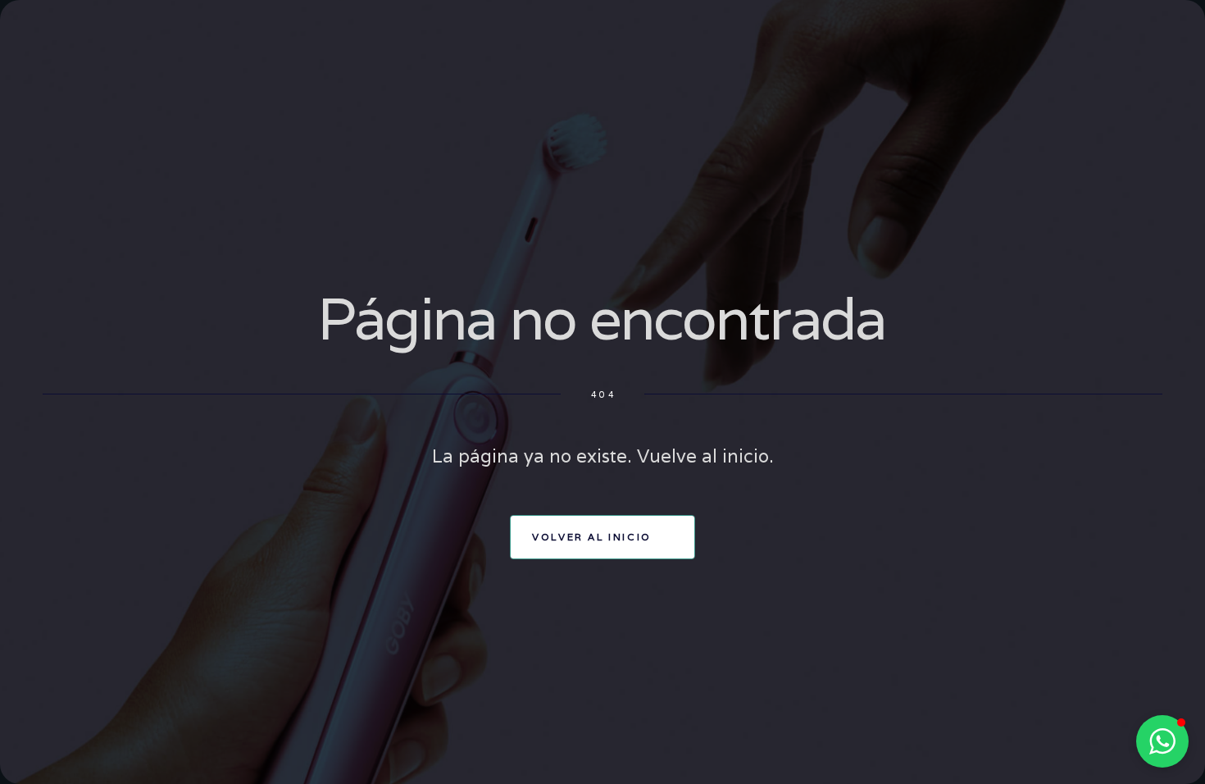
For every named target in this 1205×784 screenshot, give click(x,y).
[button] (1162, 741)
